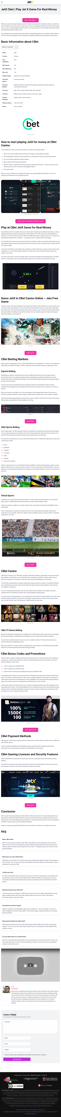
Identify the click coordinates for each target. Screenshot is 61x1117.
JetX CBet (30, 421)
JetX (44, 308)
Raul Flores (14, 988)
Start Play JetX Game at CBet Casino (30, 221)
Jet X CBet (30, 564)
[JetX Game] (30, 2)
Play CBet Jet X (30, 729)
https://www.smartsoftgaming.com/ (30, 1108)
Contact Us (44, 1075)
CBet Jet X (30, 353)
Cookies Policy (18, 1075)
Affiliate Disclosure (35, 1075)
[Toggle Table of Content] (15, 47)
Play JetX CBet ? (30, 20)
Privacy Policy (26, 1075)
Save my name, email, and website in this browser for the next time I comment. (25, 1055)
